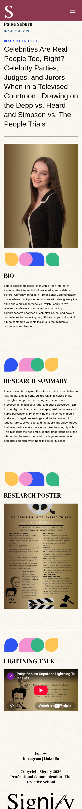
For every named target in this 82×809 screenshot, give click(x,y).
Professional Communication (36, 776)
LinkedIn (51, 758)
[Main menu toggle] (72, 10)
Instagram (32, 758)
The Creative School (49, 779)
